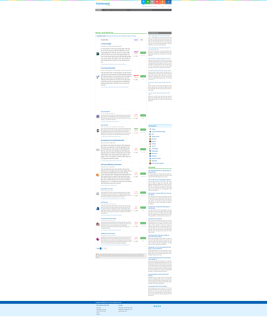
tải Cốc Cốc (169, 214)
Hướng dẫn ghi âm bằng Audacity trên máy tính (159, 58)
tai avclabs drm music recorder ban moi (110, 185)
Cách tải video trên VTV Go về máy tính (157, 286)
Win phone (157, 3)
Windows (143, 3)
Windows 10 (163, 261)
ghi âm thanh (105, 136)
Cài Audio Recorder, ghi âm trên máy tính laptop (159, 70)
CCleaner (154, 143)
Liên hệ (98, 314)
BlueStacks (154, 160)
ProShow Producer (156, 158)
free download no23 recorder (116, 215)
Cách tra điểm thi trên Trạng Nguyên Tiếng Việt (159, 179)
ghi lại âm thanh (125, 237)
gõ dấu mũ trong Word (163, 229)
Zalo (153, 134)
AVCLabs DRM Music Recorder (111, 164)
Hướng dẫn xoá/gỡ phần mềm (125, 309)
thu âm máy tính (106, 87)
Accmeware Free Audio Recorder (112, 140)
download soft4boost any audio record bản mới (121, 244)
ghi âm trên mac (106, 198)
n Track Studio (106, 44)
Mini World (154, 153)
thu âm (104, 121)
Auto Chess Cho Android (158, 163)
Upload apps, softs (122, 311)
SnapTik (154, 141)
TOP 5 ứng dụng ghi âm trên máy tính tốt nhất (159, 35)
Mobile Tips (162, 3)
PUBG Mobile (155, 151)
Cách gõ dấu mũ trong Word (155, 218)
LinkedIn (160, 306)
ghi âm (104, 64)
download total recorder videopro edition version (112, 230)
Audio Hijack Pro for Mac (107, 188)
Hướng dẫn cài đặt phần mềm (125, 307)
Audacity (156, 61)
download (103, 4)
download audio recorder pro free (114, 136)
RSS (158, 306)
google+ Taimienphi (156, 306)
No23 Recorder (104, 202)
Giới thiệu (98, 307)
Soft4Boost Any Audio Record (108, 233)
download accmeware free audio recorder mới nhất (112, 160)
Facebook (154, 306)
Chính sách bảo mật (101, 311)
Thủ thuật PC (168, 3)
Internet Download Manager (158, 131)
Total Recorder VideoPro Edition (108, 218)
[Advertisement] (133, 21)
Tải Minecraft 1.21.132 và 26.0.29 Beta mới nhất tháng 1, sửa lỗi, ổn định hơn (115, 10)
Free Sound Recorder (108, 68)
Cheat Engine (155, 148)
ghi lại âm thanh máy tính (107, 244)
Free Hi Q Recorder (105, 111)
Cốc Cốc (154, 146)
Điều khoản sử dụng (101, 309)
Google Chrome (155, 136)
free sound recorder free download (122, 87)
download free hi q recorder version (112, 121)
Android (148, 3)
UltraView (154, 156)
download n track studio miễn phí (120, 64)
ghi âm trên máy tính (109, 64)
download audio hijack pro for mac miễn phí (117, 198)
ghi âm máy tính (112, 87)
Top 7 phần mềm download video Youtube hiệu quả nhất (140, 10)
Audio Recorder (104, 125)
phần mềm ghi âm (113, 205)
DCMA (97, 312)
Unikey (153, 129)
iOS (152, 3)
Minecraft (154, 139)
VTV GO (159, 289)
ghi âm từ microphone (107, 215)
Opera (165, 210)
